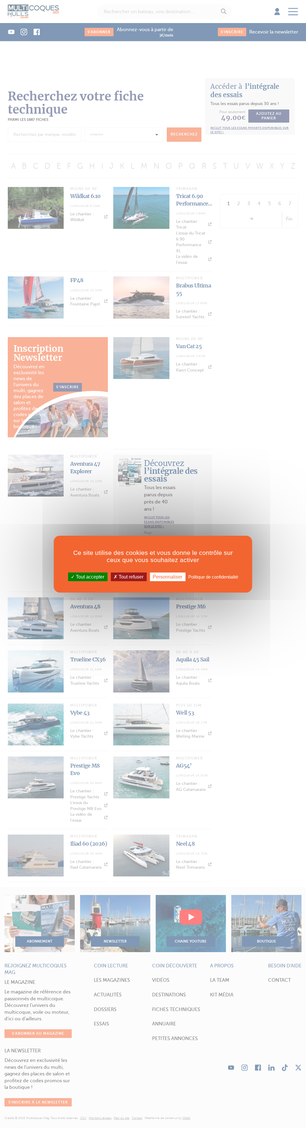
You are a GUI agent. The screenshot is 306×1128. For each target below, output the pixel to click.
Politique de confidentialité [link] (213, 576)
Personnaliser (167, 576)
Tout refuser (130, 576)
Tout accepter (89, 576)
